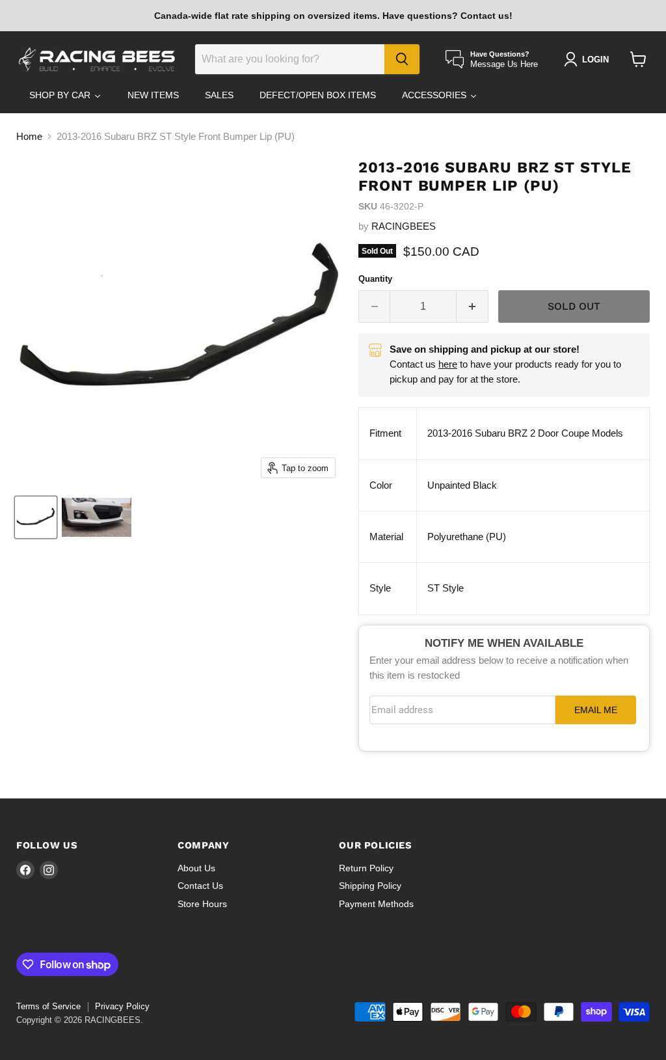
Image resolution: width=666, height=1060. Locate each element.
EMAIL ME (595, 710)
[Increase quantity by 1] (472, 306)
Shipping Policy (370, 885)
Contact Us (200, 885)
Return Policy (366, 868)
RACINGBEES (403, 226)
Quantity (375, 279)
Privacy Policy (122, 1006)
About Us (196, 868)
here (447, 364)
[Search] (402, 59)
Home (29, 136)
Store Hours (202, 904)
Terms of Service (48, 1006)
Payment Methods (376, 904)
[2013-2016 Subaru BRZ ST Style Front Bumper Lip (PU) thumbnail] (36, 517)
